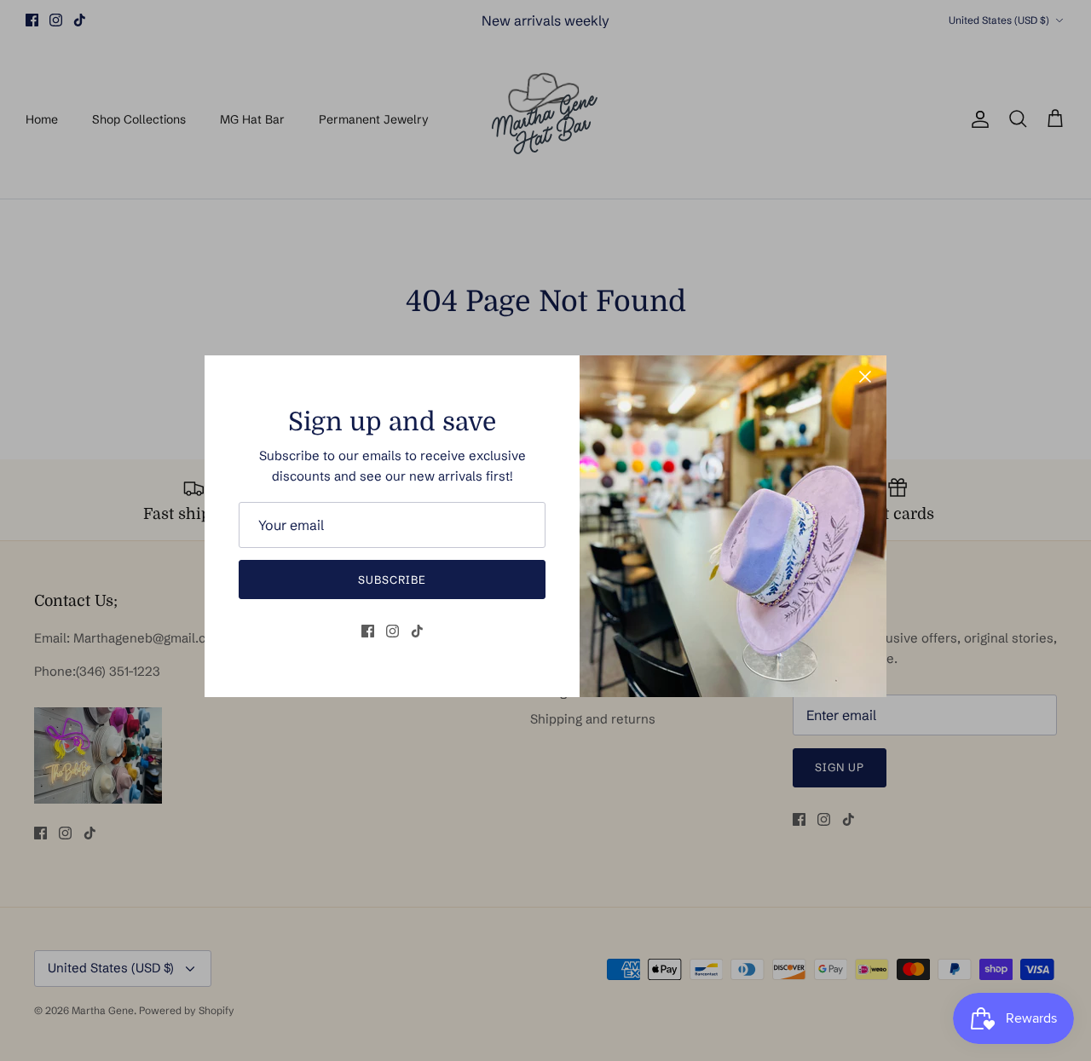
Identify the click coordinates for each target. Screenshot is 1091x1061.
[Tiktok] (417, 631)
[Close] (865, 376)
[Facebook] (367, 631)
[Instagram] (392, 631)
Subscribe (392, 579)
